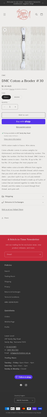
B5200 (18, 97)
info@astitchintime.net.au (20, 353)
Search (7, 271)
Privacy (7, 287)
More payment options (23, 127)
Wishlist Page (9, 322)
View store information (12, 139)
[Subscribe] (39, 254)
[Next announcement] (42, 2)
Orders (7, 317)
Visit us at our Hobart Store (12, 209)
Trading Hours (10, 276)
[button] (4, 14)
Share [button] (6, 218)
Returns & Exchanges (12, 292)
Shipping (11, 89)
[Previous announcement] (4, 2)
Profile (7, 327)
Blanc (6, 97)
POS (22, 412)
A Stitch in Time (16, 412)
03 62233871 (11, 347)
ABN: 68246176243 (11, 302)
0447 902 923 (12, 350)
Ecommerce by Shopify (34, 412)
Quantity (5, 102)
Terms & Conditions (12, 297)
